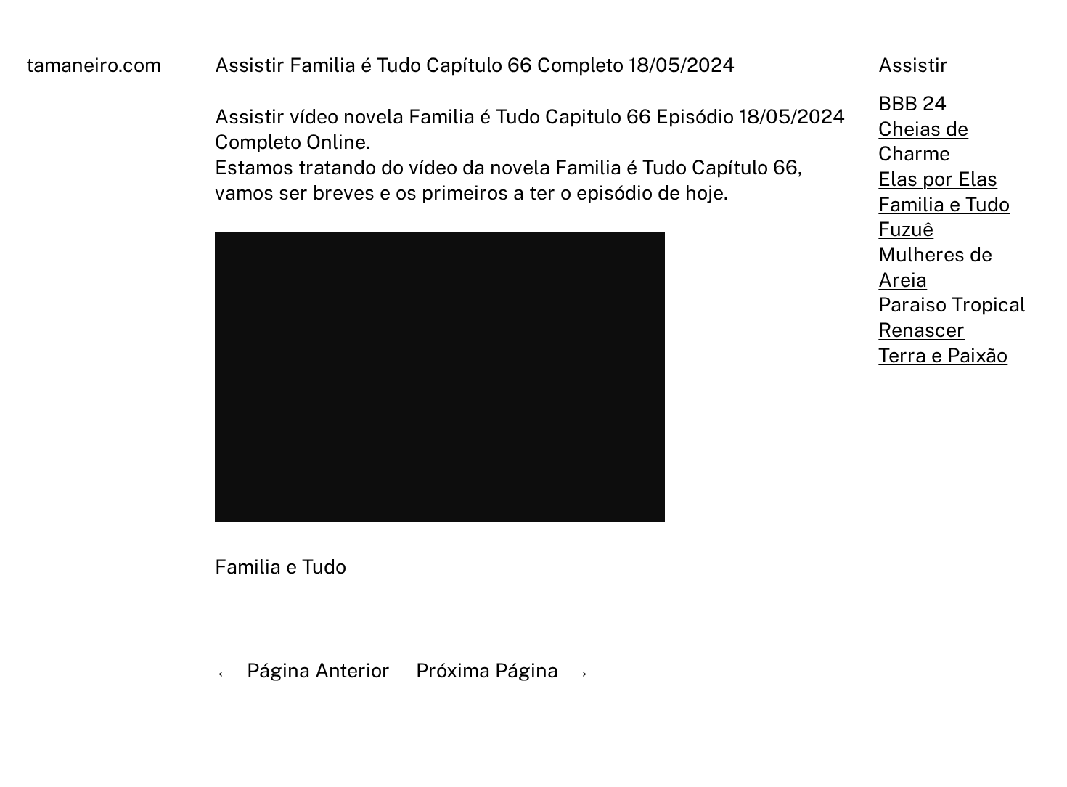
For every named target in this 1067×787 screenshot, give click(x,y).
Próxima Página (487, 670)
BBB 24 (912, 103)
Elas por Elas (937, 178)
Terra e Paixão (942, 355)
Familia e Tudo (280, 566)
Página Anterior (318, 670)
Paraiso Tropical (952, 304)
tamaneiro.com (93, 64)
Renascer (921, 329)
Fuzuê (905, 228)
